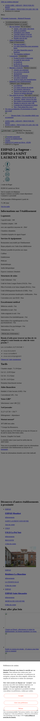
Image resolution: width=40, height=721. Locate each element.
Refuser (21, 708)
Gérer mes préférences (21, 703)
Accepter (21, 696)
